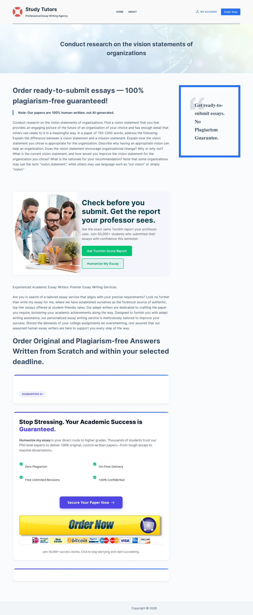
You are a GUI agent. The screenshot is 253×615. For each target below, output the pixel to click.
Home (119, 11)
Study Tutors (41, 9)
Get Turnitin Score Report (107, 251)
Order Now (230, 11)
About (132, 11)
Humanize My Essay (103, 264)
